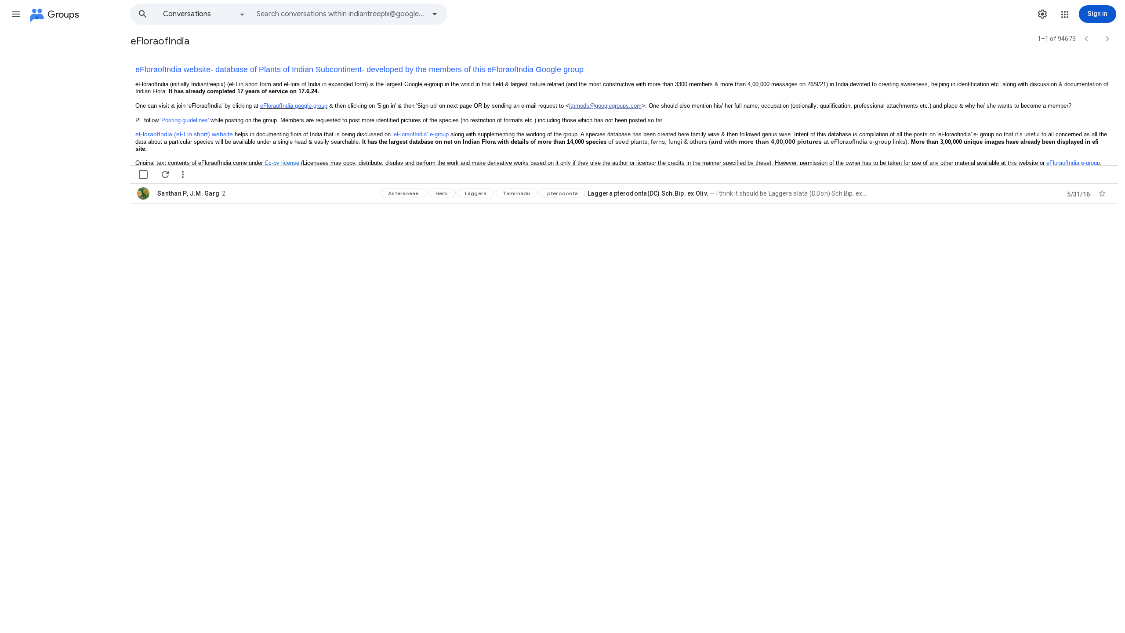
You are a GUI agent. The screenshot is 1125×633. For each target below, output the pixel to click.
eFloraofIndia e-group (1073, 163)
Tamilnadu (516, 193)
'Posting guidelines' (184, 120)
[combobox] (341, 14)
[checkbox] (143, 174)
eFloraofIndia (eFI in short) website (184, 134)
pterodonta (562, 193)
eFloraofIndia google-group (293, 105)
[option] (204, 14)
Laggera (476, 193)
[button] (15, 14)
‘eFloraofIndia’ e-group (420, 134)
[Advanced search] (434, 14)
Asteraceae (403, 193)
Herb (441, 193)
